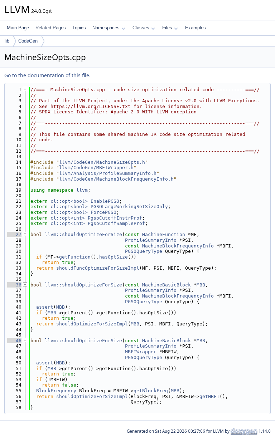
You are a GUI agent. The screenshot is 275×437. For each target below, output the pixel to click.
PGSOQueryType (143, 251)
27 (14, 234)
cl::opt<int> (67, 218)
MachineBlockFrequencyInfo (178, 246)
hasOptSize (113, 257)
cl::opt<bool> (69, 201)
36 (14, 285)
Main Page (18, 27)
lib (7, 41)
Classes (140, 27)
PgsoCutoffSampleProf (116, 223)
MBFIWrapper (140, 351)
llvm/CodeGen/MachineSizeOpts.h (102, 162)
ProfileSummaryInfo (151, 240)
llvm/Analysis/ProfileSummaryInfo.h (107, 173)
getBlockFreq (151, 390)
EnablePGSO (105, 201)
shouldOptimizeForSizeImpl (92, 323)
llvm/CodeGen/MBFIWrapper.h (96, 167)
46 (14, 340)
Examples (195, 27)
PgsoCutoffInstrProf (115, 218)
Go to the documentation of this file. (47, 75)
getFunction (75, 257)
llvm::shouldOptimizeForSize (83, 234)
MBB (201, 285)
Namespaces (106, 27)
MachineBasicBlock (166, 285)
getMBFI (209, 396)
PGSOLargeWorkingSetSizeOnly (129, 206)
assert (44, 307)
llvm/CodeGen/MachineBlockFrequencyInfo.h (116, 179)
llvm (82, 190)
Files (167, 27)
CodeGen (28, 41)
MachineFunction (163, 234)
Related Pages (50, 27)
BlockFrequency (56, 390)
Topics (79, 27)
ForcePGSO (103, 212)
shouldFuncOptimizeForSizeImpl (97, 268)
